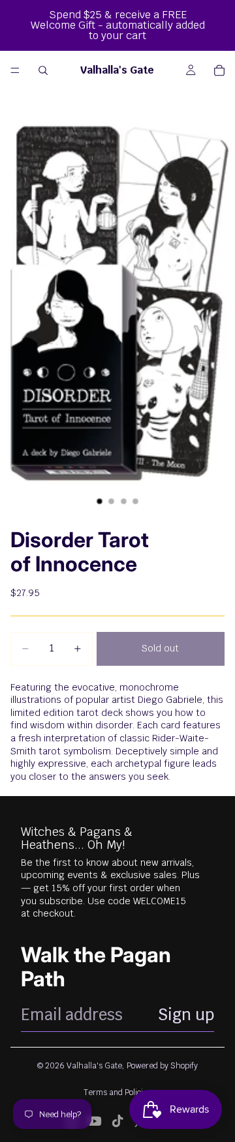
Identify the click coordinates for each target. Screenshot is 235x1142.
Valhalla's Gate (94, 1066)
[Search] (43, 70)
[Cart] (219, 70)
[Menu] (15, 70)
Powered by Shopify (162, 1066)
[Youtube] (94, 1121)
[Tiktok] (117, 1121)
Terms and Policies (117, 1092)
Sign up (186, 1015)
